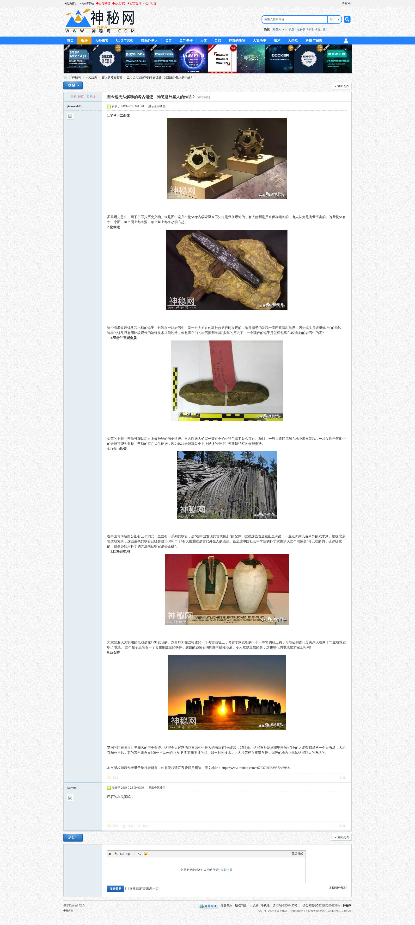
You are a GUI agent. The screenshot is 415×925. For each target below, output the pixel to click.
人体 (203, 40)
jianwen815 (74, 106)
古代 (219, 536)
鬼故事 (301, 29)
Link (127, 853)
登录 (216, 870)
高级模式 (297, 853)
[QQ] (208, 905)
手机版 (265, 905)
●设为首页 (71, 3)
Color (115, 853)
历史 (117, 217)
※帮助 (346, 3)
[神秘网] (99, 33)
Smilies (145, 853)
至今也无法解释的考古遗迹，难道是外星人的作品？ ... (161, 77)
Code (139, 853)
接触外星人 (149, 40)
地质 (110, 541)
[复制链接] (203, 97)
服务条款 (226, 905)
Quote (133, 853)
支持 (131, 826)
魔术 (277, 40)
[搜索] (346, 19)
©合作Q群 (149, 3)
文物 (157, 217)
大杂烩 (293, 40)
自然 (217, 40)
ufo (285, 29)
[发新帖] (73, 85)
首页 (70, 40)
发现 (235, 328)
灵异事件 (186, 40)
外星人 (277, 29)
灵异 (292, 29)
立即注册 (226, 870)
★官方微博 (134, 3)
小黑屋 (254, 905)
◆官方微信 (103, 3)
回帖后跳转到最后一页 (144, 888)
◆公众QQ (118, 3)
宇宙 (319, 217)
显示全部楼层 (156, 106)
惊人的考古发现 (112, 77)
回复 (116, 778)
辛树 (65, 910)
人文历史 (259, 40)
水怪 (318, 29)
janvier (71, 787)
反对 (146, 826)
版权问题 (241, 905)
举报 (342, 778)
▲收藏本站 (86, 3)
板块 (84, 40)
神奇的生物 (237, 40)
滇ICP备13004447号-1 (286, 905)
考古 (198, 217)
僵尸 (325, 29)
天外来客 (102, 40)
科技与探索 (313, 40)
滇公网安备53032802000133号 (321, 905)
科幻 (310, 29)
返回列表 (343, 86)
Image (121, 853)
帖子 (333, 19)
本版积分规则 (338, 887)
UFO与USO (125, 40)
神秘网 (65, 77)
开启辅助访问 (340, 3)
